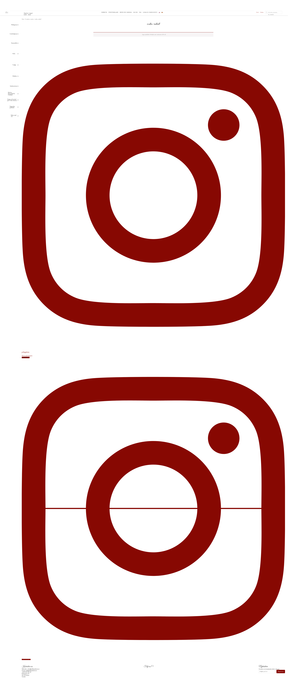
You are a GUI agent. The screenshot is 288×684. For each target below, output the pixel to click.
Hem (23, 19)
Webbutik (104, 12)
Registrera (281, 671)
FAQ (140, 12)
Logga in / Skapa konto (150, 12)
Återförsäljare (113, 12)
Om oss (135, 12)
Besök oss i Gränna (126, 12)
